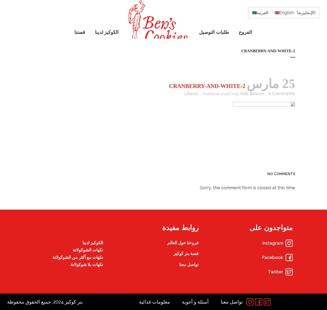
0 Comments (281, 93)
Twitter (275, 271)
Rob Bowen (252, 93)
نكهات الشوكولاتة (88, 249)
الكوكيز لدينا (93, 242)
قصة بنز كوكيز (186, 253)
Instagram (272, 243)
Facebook (272, 257)
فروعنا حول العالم (183, 242)
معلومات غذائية (154, 302)
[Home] (159, 19)
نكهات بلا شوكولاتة (87, 264)
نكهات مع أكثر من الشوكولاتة (77, 257)
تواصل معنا (189, 264)
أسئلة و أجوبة (195, 302)
